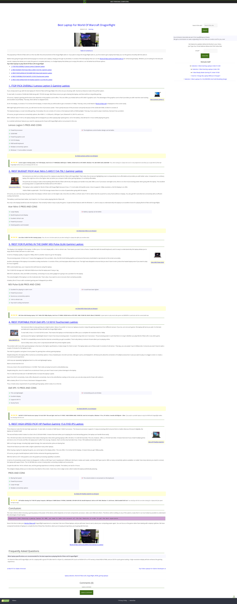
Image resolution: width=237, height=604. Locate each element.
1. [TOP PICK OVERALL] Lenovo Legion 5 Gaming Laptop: (39, 85)
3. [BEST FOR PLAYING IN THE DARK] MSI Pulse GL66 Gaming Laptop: (46, 244)
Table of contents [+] (86, 51)
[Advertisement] (118, 13)
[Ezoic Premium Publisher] (5, 601)
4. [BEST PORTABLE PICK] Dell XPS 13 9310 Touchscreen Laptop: (43, 322)
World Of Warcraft (80, 576)
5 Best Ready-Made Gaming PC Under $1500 (206, 72)
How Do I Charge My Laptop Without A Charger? (205, 76)
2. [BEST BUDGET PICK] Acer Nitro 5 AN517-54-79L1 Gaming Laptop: (46, 171)
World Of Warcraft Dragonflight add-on (111, 59)
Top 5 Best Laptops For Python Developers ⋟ (152, 568)
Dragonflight (90, 576)
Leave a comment (86, 592)
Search (205, 30)
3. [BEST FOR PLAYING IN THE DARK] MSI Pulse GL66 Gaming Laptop (31, 73)
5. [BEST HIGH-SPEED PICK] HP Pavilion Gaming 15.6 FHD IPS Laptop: (46, 423)
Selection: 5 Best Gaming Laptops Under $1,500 (206, 66)
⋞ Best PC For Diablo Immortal (16, 568)
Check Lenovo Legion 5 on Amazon (87, 156)
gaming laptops (103, 576)
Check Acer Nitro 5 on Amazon (87, 231)
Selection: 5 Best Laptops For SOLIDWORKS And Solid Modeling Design (206, 79)
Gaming (91, 29)
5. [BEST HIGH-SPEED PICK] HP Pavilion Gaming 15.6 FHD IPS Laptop (31, 79)
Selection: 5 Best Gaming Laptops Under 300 (206, 69)
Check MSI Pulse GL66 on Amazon (87, 308)
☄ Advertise (131, 600)
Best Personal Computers (119, 1)
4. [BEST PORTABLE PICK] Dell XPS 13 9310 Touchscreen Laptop (30, 76)
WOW (96, 576)
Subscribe (205, 56)
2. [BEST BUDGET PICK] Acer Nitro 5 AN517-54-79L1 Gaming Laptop (31, 70)
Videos (14, 600)
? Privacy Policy (122, 600)
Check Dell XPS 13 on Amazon (87, 408)
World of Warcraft (101, 103)
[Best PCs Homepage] (84, 1)
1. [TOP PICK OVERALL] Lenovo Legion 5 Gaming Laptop (28, 66)
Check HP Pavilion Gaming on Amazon (87, 494)
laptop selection (69, 576)
